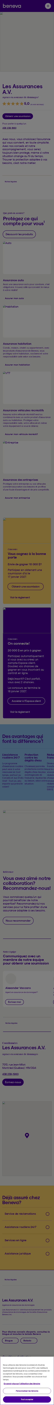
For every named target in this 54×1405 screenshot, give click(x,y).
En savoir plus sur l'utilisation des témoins (22, 1383)
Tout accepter (27, 1399)
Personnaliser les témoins (27, 1391)
